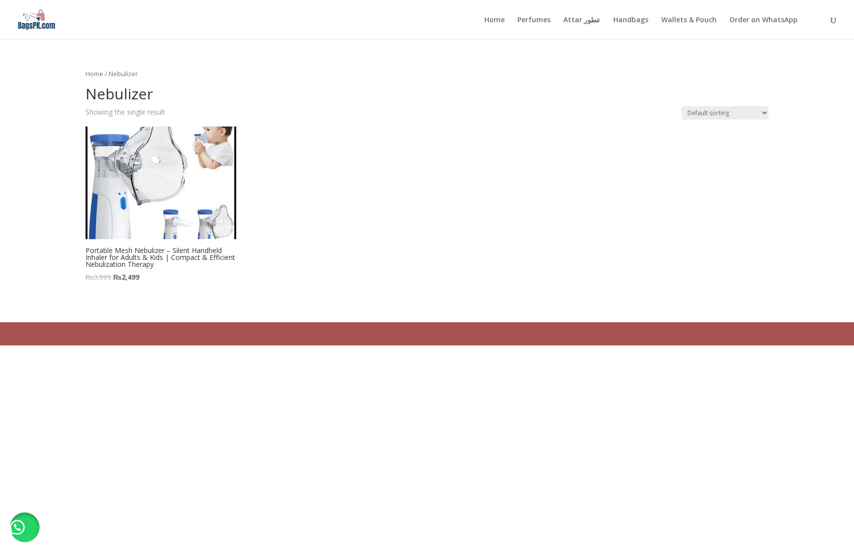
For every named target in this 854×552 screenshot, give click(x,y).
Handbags (630, 20)
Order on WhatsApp (763, 20)
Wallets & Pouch (689, 20)
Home (494, 20)
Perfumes (534, 20)
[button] (25, 527)
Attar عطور (581, 20)
